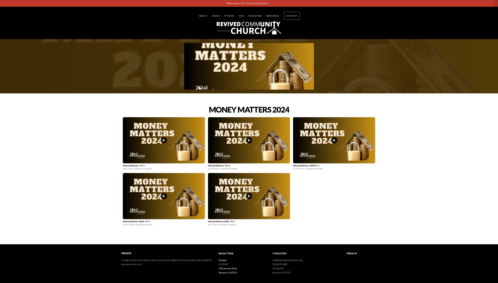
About (203, 16)
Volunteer (255, 16)
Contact (291, 16)
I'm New (229, 16)
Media (216, 16)
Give (241, 16)
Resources (273, 16)
